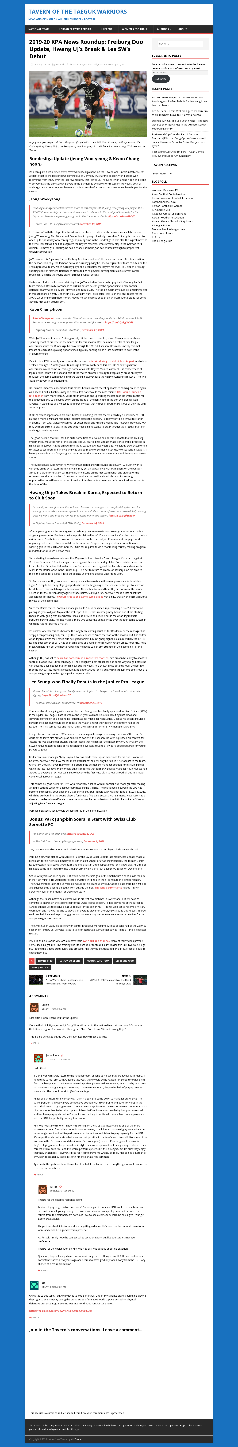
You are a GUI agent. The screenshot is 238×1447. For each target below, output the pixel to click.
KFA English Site (161, 209)
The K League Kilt (162, 241)
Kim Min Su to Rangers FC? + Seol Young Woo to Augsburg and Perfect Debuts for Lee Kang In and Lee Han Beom (180, 101)
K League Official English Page (169, 213)
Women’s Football (134, 29)
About (182, 29)
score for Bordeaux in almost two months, (83, 658)
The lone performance (108, 887)
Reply (35, 1043)
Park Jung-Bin (40, 967)
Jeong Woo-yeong (69, 960)
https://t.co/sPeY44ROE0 (121, 216)
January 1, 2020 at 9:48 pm (54, 1009)
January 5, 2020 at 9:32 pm (58, 1059)
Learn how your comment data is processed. (99, 1413)
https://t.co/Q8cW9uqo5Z (56, 695)
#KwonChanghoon (43, 318)
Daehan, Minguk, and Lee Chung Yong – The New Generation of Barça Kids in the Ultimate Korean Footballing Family (180, 124)
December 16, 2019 (93, 523)
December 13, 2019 (90, 224)
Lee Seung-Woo (125, 960)
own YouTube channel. (96, 940)
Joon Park (59, 64)
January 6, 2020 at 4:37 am (62, 1191)
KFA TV (156, 237)
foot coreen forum (162, 233)
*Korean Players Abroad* (83, 64)
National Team (38, 29)
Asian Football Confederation (168, 194)
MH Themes (76, 1439)
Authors (163, 29)
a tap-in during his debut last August (111, 361)
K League (106, 29)
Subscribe (160, 78)
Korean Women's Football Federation (173, 198)
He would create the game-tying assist (79, 596)
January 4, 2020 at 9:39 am (54, 1287)
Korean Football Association (168, 217)
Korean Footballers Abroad (167, 206)
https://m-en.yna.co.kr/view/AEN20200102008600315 (60, 1310)
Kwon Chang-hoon (98, 960)
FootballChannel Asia (164, 202)
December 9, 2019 (94, 841)
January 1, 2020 (42, 64)
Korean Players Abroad (75, 29)
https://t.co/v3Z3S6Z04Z (80, 833)
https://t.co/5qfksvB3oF (122, 515)
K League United (161, 225)
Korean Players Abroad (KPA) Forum (172, 221)
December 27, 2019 (91, 703)
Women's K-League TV (165, 190)
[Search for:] (180, 44)
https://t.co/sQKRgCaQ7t (119, 322)
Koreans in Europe (108, 64)
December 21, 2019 (93, 330)
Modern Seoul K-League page (169, 229)
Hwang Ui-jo (45, 960)
